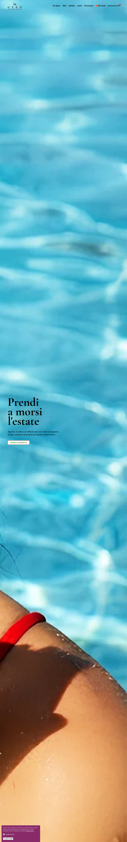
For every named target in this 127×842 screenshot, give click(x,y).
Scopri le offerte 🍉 (18, 443)
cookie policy (29, 831)
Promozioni (88, 6)
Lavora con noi (113, 6)
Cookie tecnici (10, 834)
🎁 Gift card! (100, 6)
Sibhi (64, 6)
